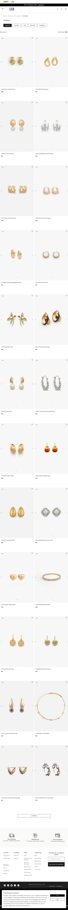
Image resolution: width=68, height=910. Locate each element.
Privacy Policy (52, 886)
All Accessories (18, 16)
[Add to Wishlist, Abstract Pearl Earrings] (32, 102)
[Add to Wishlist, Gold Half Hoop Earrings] (66, 38)
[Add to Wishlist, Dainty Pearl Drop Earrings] (66, 424)
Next (32, 61)
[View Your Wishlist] (61, 9)
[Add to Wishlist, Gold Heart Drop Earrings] (32, 38)
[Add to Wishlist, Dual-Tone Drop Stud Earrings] (32, 682)
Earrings (32, 25)
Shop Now (41, 5)
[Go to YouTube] (11, 884)
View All (7, 25)
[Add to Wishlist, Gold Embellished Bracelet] (66, 553)
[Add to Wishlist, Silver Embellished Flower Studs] (66, 489)
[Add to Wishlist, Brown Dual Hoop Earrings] (66, 295)
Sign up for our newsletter (56, 864)
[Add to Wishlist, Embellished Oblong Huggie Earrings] (32, 231)
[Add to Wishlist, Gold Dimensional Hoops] (32, 489)
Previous (2, 61)
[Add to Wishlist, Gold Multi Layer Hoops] (32, 424)
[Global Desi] (6, 2)
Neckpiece (42, 25)
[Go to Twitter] (15, 884)
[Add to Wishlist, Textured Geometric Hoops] (66, 167)
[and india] (12, 2)
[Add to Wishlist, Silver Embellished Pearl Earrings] (66, 102)
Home (5, 16)
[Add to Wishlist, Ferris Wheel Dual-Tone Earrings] (66, 746)
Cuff (25, 25)
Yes (57, 895)
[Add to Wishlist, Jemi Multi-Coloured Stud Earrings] (32, 746)
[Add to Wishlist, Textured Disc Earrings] (32, 617)
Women (10, 16)
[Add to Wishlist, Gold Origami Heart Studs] (32, 553)
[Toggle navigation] (3, 9)
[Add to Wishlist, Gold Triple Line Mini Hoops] (32, 167)
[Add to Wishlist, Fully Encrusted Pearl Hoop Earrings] (66, 360)
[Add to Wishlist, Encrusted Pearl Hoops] (66, 231)
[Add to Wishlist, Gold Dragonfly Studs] (32, 295)
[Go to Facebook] (8, 884)
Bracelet (16, 25)
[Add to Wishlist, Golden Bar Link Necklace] (66, 682)
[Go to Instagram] (5, 884)
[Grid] (65, 32)
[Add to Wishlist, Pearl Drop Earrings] (32, 360)
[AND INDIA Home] (11, 9)
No (57, 899)
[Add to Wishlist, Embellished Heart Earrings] (66, 617)
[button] (57, 9)
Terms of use (59, 886)
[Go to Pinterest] (18, 884)
